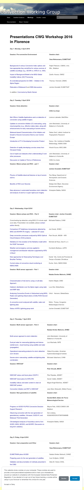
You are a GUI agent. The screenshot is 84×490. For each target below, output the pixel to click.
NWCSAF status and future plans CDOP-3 (24, 375)
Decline (63, 478)
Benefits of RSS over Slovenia (20, 184)
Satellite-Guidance (18, 17)
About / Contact (23, 22)
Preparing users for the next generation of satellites (27, 458)
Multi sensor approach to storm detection (23, 336)
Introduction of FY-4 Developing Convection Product (27, 141)
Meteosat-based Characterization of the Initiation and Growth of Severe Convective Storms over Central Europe (27, 134)
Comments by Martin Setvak (27, 92)
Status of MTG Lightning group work (22, 308)
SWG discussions (36, 87)
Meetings (30, 17)
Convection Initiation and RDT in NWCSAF (24, 389)
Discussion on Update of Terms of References (25, 160)
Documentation (11, 22)
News (8, 17)
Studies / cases (41, 17)
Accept (74, 478)
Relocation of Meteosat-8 (18, 87)
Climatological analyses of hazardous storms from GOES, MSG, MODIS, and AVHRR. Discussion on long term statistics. (27, 424)
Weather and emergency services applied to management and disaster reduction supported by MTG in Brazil (28, 250)
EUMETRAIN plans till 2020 (19, 454)
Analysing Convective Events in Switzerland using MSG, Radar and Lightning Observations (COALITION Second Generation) (29, 295)
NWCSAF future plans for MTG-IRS (22, 379)
